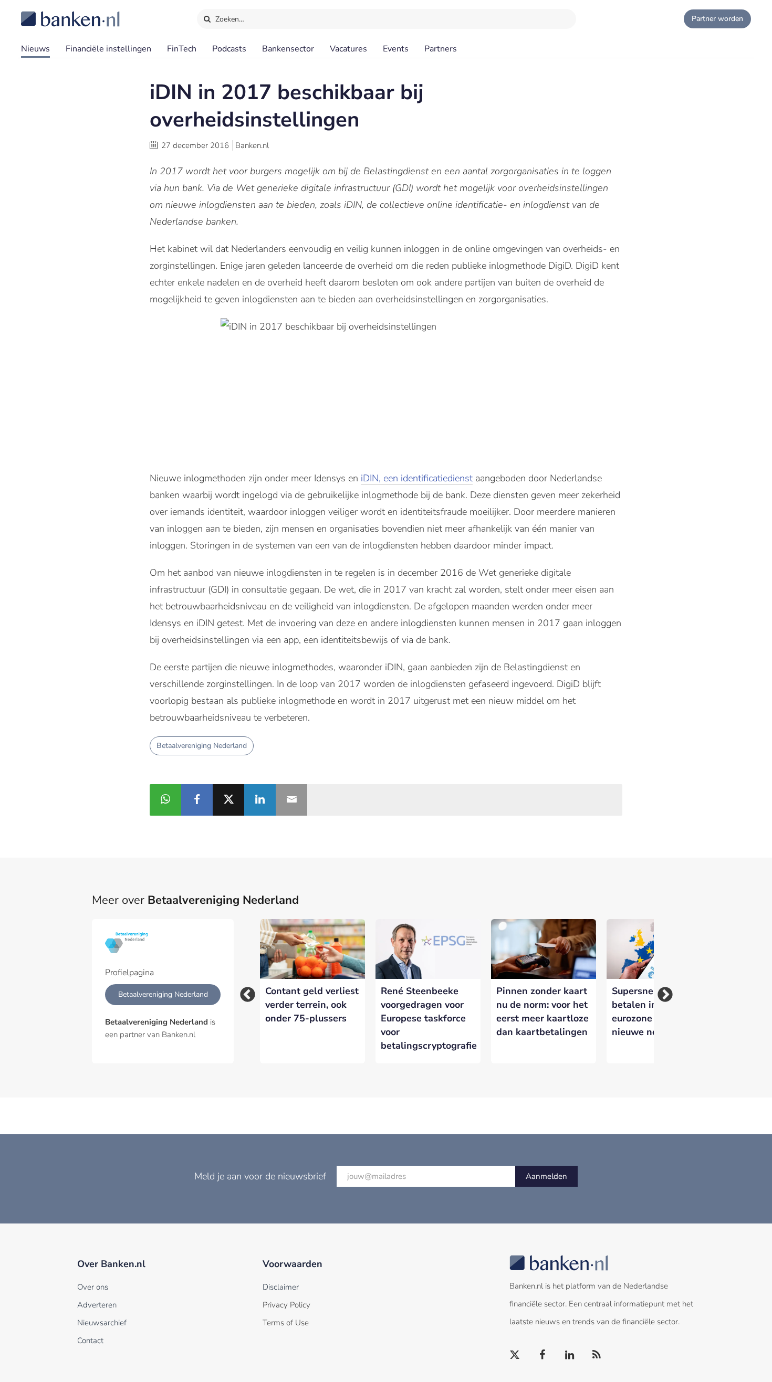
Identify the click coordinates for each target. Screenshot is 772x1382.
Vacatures (348, 49)
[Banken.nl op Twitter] (515, 1355)
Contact (90, 1340)
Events (396, 49)
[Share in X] (228, 800)
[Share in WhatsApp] (165, 800)
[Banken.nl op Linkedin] (570, 1355)
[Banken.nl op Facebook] (542, 1355)
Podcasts (229, 49)
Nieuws (35, 49)
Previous (244, 991)
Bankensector (288, 49)
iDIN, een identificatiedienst (417, 478)
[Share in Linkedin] (260, 800)
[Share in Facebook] (197, 800)
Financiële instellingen (108, 49)
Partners (440, 49)
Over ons (92, 1287)
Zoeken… (228, 19)
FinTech (181, 49)
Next (661, 991)
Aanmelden (546, 1176)
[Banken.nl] (44, 12)
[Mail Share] (291, 800)
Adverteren (97, 1305)
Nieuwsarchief (102, 1322)
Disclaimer (281, 1287)
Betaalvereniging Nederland (202, 746)
